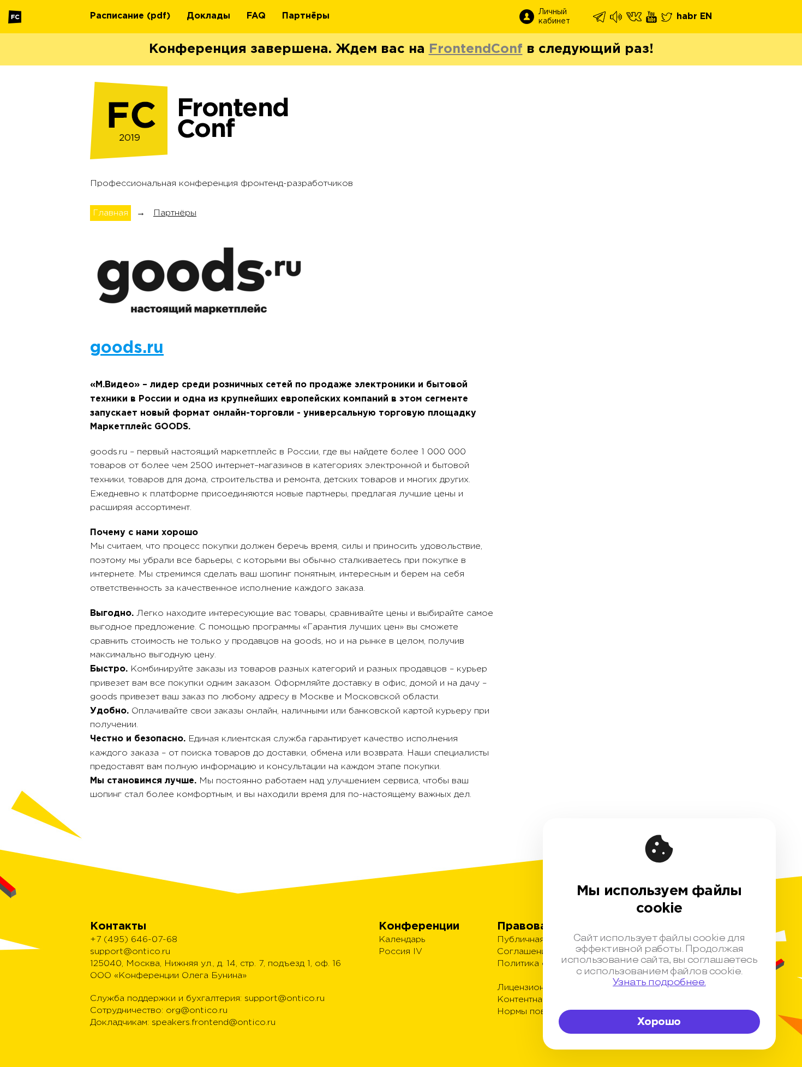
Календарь (402, 940)
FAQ (256, 16)
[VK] (634, 16)
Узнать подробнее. (659, 982)
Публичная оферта (538, 940)
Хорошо (659, 1021)
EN (706, 17)
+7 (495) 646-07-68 (133, 940)
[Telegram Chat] (600, 16)
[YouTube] (652, 17)
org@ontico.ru (197, 1010)
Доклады (208, 16)
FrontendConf (476, 49)
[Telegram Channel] (617, 17)
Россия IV (400, 952)
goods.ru (127, 348)
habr (687, 17)
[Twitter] (667, 16)
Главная (110, 213)
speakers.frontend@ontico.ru (214, 1022)
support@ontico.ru (130, 952)
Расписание (117, 16)
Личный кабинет (554, 17)
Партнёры (306, 16)
